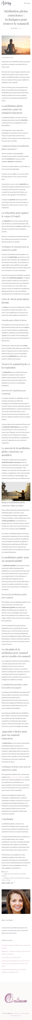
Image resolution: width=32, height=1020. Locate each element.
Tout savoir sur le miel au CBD (11, 957)
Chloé (19, 28)
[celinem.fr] (6, 3)
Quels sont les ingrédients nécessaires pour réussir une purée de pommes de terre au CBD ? (15, 963)
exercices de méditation (17, 777)
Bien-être (5, 871)
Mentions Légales (16, 1015)
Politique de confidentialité (21, 1013)
